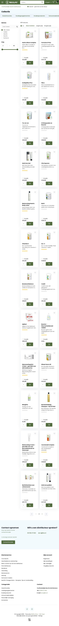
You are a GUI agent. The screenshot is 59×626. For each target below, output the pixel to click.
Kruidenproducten (6, 593)
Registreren (46, 558)
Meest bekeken (30, 26)
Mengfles (25, 404)
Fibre (42, 83)
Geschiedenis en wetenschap (9, 561)
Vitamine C (25, 244)
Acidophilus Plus (27, 83)
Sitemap (3, 575)
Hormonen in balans (6, 578)
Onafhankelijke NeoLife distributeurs (11, 6)
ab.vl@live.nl (42, 533)
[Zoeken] (42, 2)
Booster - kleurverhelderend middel (47, 326)
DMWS (32, 614)
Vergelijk (26, 57)
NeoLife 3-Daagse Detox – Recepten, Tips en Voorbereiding (17, 580)
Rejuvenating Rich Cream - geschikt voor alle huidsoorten (29, 366)
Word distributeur (6, 566)
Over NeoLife (4, 558)
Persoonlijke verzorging (7, 597)
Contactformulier (8, 542)
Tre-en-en (25, 123)
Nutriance (6, 38)
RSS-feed (41, 614)
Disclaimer (4, 568)
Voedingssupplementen (7, 590)
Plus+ (36, 614)
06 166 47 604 (31, 533)
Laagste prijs (39, 26)
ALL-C (43, 244)
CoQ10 (43, 284)
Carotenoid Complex (47, 445)
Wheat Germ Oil (46, 364)
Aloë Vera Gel (26, 163)
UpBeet (24, 324)
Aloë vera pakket (46, 485)
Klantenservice (5, 573)
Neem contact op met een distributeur (12, 563)
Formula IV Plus (46, 42)
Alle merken (6, 30)
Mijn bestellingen (47, 561)
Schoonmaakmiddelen (7, 595)
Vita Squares (45, 163)
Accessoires (4, 600)
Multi (42, 203)
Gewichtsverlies (5, 588)
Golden (5, 32)
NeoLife (5, 34)
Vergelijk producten (48, 566)
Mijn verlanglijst (47, 563)
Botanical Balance (27, 284)
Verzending (4, 570)
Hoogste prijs (47, 26)
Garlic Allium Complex (29, 42)
